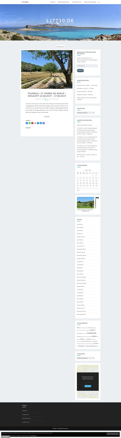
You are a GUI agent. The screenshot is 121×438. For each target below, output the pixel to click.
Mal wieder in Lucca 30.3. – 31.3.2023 (85, 88)
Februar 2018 (80, 305)
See (88, 343)
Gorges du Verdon (86, 336)
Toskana (88, 346)
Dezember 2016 (80, 311)
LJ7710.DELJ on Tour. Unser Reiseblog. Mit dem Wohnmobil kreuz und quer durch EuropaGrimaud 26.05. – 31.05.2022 (87, 147)
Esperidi (79, 333)
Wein (97, 346)
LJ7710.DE (25, 2)
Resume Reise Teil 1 (77, 2)
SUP (84, 346)
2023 (80, 327)
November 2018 (80, 277)
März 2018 (79, 302)
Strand (81, 346)
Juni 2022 (79, 230)
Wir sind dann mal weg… (64, 2)
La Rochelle (78, 339)
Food (86, 333)
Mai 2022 (79, 233)
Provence (87, 341)
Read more (87, 382)
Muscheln (85, 339)
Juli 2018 (79, 289)
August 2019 (80, 258)
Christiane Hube (81, 154)
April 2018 (79, 299)
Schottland (82, 343)
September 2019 (81, 255)
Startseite (53, 2)
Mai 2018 (79, 295)
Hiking (90, 336)
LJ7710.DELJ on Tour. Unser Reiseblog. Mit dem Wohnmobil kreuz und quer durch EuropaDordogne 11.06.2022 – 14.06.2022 (87, 130)
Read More (47, 116)
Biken (92, 327)
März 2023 (79, 227)
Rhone (91, 341)
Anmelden (24, 410)
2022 (78, 327)
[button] (98, 197)
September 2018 (81, 283)
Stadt (78, 346)
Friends (82, 336)
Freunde (79, 336)
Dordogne (88, 330)
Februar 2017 (80, 308)
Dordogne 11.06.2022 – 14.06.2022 (85, 94)
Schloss (78, 343)
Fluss (84, 333)
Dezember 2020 (80, 249)
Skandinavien (91, 343)
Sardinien (95, 341)
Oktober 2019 (80, 252)
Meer (82, 339)
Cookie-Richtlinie (34, 435)
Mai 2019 (79, 267)
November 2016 (80, 314)
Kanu (97, 336)
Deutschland (85, 330)
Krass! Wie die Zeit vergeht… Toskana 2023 (87, 85)
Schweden (85, 343)
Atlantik (87, 327)
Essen (82, 333)
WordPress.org (26, 422)
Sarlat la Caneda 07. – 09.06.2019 (84, 134)
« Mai (78, 190)
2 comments (55, 99)
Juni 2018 (79, 292)
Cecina (78, 330)
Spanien (96, 343)
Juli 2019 (79, 261)
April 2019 (79, 271)
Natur (89, 339)
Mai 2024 (79, 224)
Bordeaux (94, 327)
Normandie (93, 339)
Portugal (83, 341)
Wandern (93, 346)
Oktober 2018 (80, 280)
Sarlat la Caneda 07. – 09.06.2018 (84, 142)
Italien (94, 336)
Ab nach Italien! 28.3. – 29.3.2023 (84, 91)
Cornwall (81, 330)
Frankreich (91, 333)
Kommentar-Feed (26, 418)
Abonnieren (80, 70)
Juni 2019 (79, 264)
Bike (89, 327)
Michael (48, 99)
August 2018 (80, 286)
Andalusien (83, 327)
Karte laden (87, 386)
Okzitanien (78, 341)
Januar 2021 (80, 246)
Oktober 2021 (80, 236)
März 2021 (79, 243)
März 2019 (79, 274)
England (92, 330)
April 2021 (79, 240)
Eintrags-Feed (25, 414)
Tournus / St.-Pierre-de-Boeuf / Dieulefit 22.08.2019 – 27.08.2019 (47, 94)
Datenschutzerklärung (90, 2)
